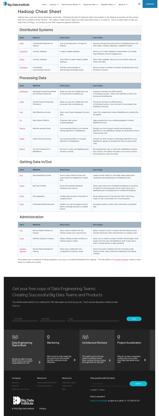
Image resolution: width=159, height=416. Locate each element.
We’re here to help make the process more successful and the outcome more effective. (59, 359)
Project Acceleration (129, 342)
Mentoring (53, 342)
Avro (21, 175)
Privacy (42, 408)
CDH (64, 259)
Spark (22, 102)
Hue (21, 230)
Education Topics (107, 4)
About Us (122, 4)
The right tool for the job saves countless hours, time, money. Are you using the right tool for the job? (94, 359)
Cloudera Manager (121, 259)
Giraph (22, 139)
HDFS (22, 43)
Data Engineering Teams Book (22, 344)
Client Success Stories (70, 4)
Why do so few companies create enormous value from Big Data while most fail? (129, 359)
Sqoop (22, 186)
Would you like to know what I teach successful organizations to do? (22, 361)
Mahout (22, 128)
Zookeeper (23, 67)
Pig (21, 120)
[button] (139, 4)
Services (53, 4)
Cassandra (23, 51)
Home (44, 4)
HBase (22, 59)
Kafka (22, 204)
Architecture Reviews (94, 342)
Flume (22, 196)
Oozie (22, 238)
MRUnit (22, 149)
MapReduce (24, 91)
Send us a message (98, 400)
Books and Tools (90, 4)
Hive (21, 112)
